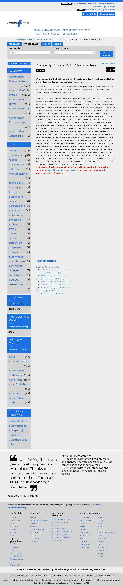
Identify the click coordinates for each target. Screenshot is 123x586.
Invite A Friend (57, 540)
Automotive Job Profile (61, 537)
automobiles (17, 164)
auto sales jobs (18, 421)
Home (10, 39)
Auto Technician (18, 361)
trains (12, 229)
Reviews (33, 526)
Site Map (101, 526)
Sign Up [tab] (46, 44)
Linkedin (51, 179)
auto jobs (15, 435)
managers (15, 187)
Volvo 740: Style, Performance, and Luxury (54, 270)
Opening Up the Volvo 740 (47, 267)
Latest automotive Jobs (15, 532)
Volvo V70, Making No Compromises (52, 276)
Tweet (46, 179)
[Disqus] (76, 221)
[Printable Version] (107, 69)
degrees (14, 279)
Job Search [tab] (14, 44)
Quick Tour (85, 547)
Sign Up (33, 517)
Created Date (62, 48)
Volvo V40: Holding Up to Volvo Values (52, 288)
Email (56, 179)
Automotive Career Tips (61, 531)
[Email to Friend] (114, 69)
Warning (101, 556)
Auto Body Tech (18, 384)
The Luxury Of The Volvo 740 (48, 273)
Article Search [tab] (31, 44)
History (83, 529)
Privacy (83, 538)
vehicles (14, 150)
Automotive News (59, 528)
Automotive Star (19, 108)
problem (14, 224)
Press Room (103, 517)
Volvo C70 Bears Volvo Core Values (51, 285)
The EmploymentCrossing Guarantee (107, 532)
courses (14, 238)
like (55, 170)
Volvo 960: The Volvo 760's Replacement (53, 282)
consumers (16, 275)
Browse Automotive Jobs (76, 30)
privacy (15, 505)
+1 (42, 179)
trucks (13, 192)
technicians (16, 183)
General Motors (18, 284)
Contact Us (85, 544)
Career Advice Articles (60, 519)
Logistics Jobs (15, 556)
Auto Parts (15, 379)
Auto (12, 356)
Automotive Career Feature (49, 39)
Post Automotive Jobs (47, 34)
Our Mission (85, 532)
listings (13, 252)
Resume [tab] (57, 44)
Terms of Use (85, 535)
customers (15, 242)
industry (14, 169)
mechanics (15, 155)
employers (15, 247)
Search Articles (106, 53)
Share (37, 179)
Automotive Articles (24, 39)
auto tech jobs (18, 425)
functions (14, 210)
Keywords (15, 48)
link (61, 170)
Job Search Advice (38, 529)
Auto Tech (15, 393)
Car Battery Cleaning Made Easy (50, 279)
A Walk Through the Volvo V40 (49, 294)
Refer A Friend (69, 34)
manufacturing (18, 173)
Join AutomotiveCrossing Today (20, 63)
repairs (13, 159)
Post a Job (89, 14)
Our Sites (14, 526)
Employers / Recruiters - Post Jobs (87, 520)
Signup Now (106, 14)
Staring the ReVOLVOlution (48, 291)
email (72, 170)
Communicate (86, 541)
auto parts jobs (18, 430)
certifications (17, 206)
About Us (84, 526)
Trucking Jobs (16, 565)
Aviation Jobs (15, 553)
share (49, 170)
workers (14, 233)
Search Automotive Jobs (47, 30)
